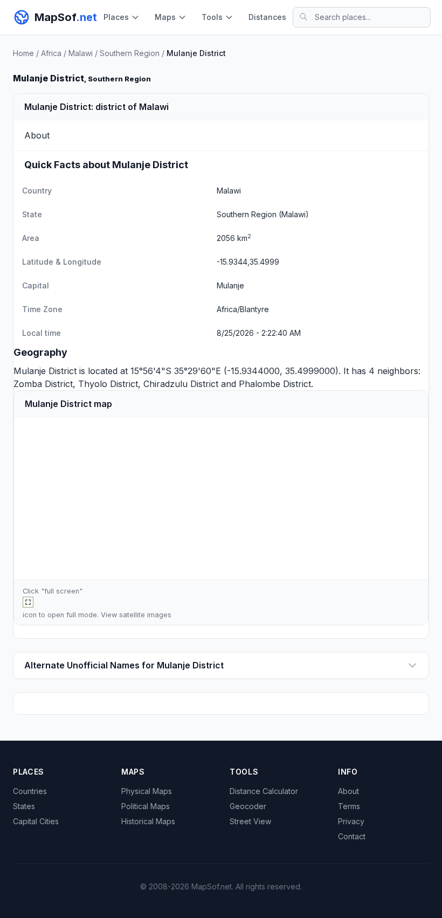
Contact (351, 836)
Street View (250, 821)
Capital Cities (36, 821)
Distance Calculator (264, 791)
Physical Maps (146, 791)
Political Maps (145, 806)
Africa (51, 53)
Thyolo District (108, 383)
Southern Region (130, 53)
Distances (267, 17)
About (348, 791)
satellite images (145, 615)
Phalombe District (275, 383)
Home (23, 53)
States (24, 806)
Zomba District (43, 383)
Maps (165, 17)
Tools (212, 17)
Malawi (80, 53)
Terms (349, 806)
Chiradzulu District (180, 383)
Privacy (351, 821)
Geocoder (248, 806)
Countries (30, 791)
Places (116, 17)
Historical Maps (148, 821)
